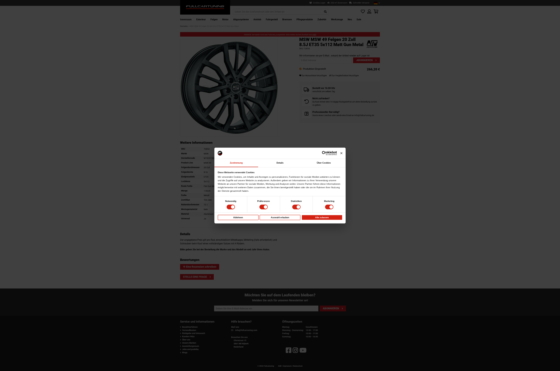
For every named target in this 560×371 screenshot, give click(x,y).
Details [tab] (280, 163)
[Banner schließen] (341, 153)
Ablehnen (238, 217)
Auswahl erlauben (280, 217)
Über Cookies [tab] (324, 163)
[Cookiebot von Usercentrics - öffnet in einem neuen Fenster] (324, 153)
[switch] (263, 207)
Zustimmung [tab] (236, 163)
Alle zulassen (322, 217)
